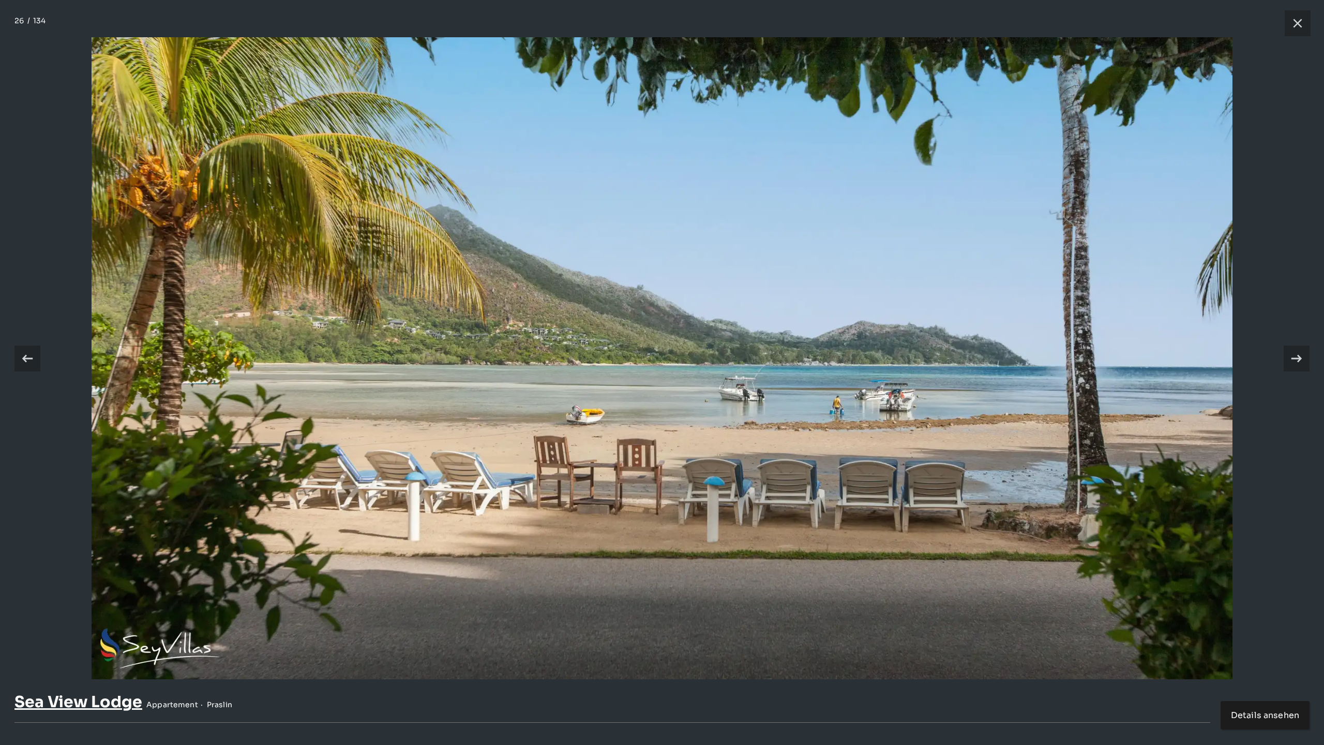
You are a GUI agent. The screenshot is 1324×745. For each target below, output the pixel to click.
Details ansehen (1265, 715)
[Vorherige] (27, 358)
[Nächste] (1296, 358)
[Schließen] (1292, 23)
